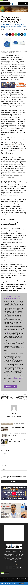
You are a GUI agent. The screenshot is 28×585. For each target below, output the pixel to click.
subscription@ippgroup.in (16, 378)
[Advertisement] (14, 533)
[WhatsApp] (15, 34)
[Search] (26, 3)
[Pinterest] (12, 34)
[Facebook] (6, 34)
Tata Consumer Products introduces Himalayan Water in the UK (7, 398)
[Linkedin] (18, 34)
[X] (9, 34)
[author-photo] (14, 411)
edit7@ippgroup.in (16, 564)
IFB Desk (4, 29)
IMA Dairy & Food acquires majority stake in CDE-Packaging (21, 397)
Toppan (3, 55)
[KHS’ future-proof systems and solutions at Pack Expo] (4, 441)
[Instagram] (10, 567)
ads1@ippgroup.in (15, 377)
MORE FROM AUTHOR (19, 424)
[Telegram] (24, 34)
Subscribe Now (10, 386)
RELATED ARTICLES (7, 424)
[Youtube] (21, 567)
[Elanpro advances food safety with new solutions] (4, 435)
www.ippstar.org (8, 332)
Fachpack (19, 150)
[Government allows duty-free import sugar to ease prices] (4, 429)
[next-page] (4, 446)
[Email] (21, 34)
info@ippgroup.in (14, 375)
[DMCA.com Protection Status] (4, 1)
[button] (2, 3)
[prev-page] (2, 446)
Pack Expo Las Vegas (15, 144)
